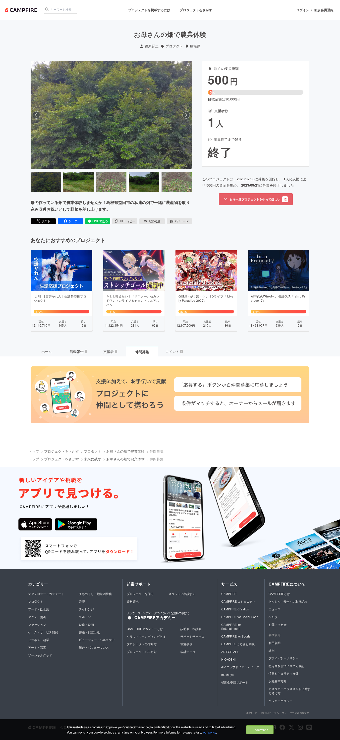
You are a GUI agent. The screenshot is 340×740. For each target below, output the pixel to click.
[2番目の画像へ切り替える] (78, 182)
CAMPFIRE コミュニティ (238, 601)
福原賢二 (152, 46)
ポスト (45, 221)
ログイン (302, 10)
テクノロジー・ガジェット (46, 594)
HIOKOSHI (228, 659)
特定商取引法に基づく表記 (286, 666)
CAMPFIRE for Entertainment (231, 626)
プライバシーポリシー (283, 658)
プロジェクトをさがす (196, 9)
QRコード (182, 221)
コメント (173, 351)
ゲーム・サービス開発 (43, 632)
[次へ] (186, 115)
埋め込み (155, 221)
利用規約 (275, 643)
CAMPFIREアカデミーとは (145, 629)
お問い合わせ (277, 624)
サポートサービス (192, 636)
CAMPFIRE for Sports (235, 636)
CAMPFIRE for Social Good (239, 617)
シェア (72, 221)
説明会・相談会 (190, 629)
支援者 (110, 351)
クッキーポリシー (280, 700)
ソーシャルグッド (40, 655)
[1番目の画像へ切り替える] (46, 182)
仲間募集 (142, 351)
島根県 (195, 46)
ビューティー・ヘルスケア (97, 640)
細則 (272, 650)
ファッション (37, 624)
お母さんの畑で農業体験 (125, 451)
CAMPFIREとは (279, 594)
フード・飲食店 (38, 609)
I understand (259, 730)
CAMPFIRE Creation (235, 609)
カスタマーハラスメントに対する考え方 (289, 691)
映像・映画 (86, 624)
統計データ (187, 651)
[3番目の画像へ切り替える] (111, 182)
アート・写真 (37, 647)
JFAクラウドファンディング (240, 667)
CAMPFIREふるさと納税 (238, 644)
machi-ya (227, 674)
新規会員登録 (324, 10)
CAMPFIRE (229, 594)
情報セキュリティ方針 (283, 673)
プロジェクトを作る (140, 594)
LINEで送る (100, 221)
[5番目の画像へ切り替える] (177, 182)
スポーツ (85, 617)
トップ (34, 451)
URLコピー (127, 221)
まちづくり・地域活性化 (95, 594)
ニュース (275, 609)
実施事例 (186, 644)
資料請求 (133, 601)
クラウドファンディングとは (146, 636)
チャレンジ (86, 609)
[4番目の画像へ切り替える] (144, 182)
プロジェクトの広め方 (142, 651)
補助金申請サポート (234, 682)
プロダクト (174, 46)
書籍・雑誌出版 (89, 632)
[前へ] (36, 115)
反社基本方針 (277, 681)
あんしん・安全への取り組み (288, 601)
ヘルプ (273, 617)
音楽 (82, 601)
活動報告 (78, 351)
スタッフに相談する (182, 594)
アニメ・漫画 (37, 617)
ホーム (46, 351)
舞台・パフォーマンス (94, 647)
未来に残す (92, 458)
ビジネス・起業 (38, 640)
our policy (209, 732)
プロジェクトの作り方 (142, 644)
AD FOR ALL (230, 651)
